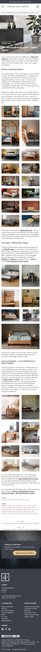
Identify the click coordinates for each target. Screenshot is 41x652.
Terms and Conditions (8, 611)
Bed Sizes (27, 611)
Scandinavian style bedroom (29, 514)
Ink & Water (22, 649)
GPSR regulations (7, 621)
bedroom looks (31, 506)
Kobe (17, 379)
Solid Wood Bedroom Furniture (20, 500)
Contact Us (5, 619)
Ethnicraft (9, 510)
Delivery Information (7, 607)
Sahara (13, 259)
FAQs (3, 615)
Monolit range (9, 249)
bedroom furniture (21, 506)
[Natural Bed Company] (18, 7)
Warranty (4, 609)
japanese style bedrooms (24, 512)
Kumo (11, 379)
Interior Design (12, 13)
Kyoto (6, 379)
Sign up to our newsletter (24, 553)
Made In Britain (29, 617)
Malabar (5, 259)
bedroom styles (16, 508)
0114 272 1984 (26, 2)
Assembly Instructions (31, 609)
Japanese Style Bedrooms (21, 491)
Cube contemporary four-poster (17, 261)
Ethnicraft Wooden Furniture (25, 493)
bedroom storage (7, 508)
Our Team (4, 617)
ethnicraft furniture (32, 510)
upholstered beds (26, 230)
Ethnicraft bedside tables (19, 510)
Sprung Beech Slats (30, 613)
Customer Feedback (7, 613)
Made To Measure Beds (32, 615)
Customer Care (7, 603)
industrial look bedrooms (9, 512)
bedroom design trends (8, 506)
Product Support (30, 603)
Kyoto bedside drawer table (28, 479)
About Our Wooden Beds (32, 607)
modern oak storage (14, 514)
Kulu (32, 259)
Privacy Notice (6, 649)
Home (3, 13)
